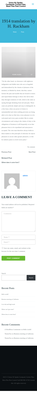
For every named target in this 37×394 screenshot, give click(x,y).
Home (15, 32)
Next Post (32, 152)
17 (31, 74)
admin (25, 176)
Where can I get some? (8, 309)
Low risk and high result (8, 304)
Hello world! (5, 294)
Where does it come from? (10, 162)
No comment (31, 147)
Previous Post (6, 152)
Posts (22, 32)
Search (4, 273)
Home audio (16, 74)
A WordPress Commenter (13, 329)
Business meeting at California (10, 299)
